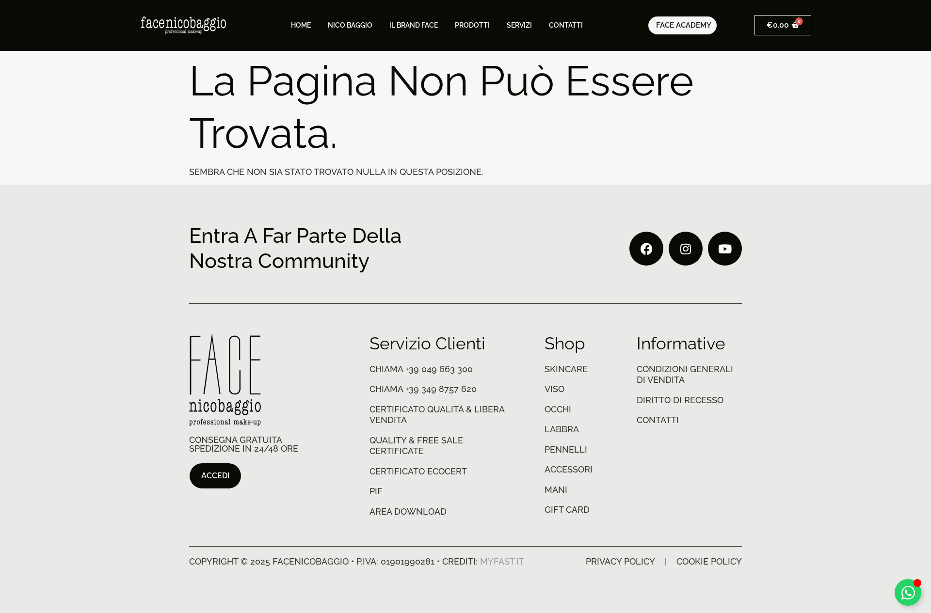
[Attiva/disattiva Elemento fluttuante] (908, 592)
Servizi (519, 25)
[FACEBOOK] (646, 249)
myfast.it (502, 561)
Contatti (566, 25)
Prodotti (472, 25)
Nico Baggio (350, 25)
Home (301, 25)
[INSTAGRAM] (686, 249)
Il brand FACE (413, 25)
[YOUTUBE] (725, 249)
